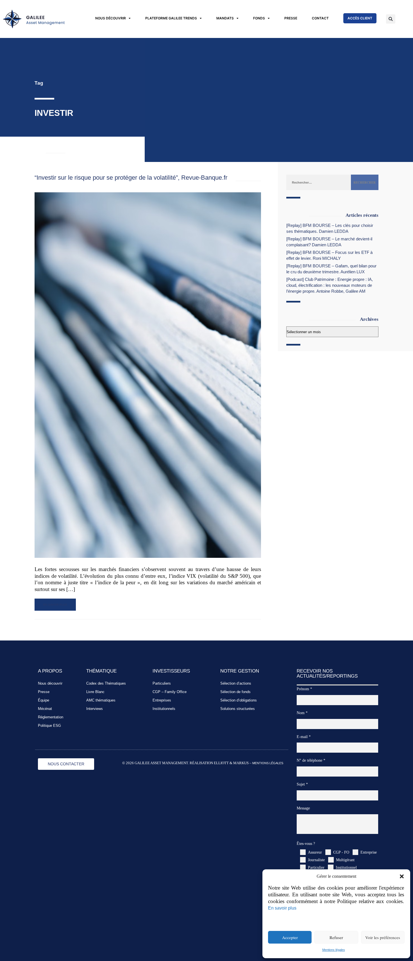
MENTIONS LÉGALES (267, 763)
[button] (402, 876)
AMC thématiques (100, 700)
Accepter (290, 937)
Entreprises (162, 700)
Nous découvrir (110, 18)
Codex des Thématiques (106, 683)
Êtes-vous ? (306, 843)
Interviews (94, 709)
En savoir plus (282, 907)
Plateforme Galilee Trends (171, 18)
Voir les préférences (382, 937)
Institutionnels (164, 709)
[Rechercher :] (318, 182)
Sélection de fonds (235, 692)
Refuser (336, 937)
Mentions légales (333, 949)
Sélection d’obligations (238, 700)
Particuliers (162, 683)
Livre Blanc (95, 692)
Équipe (43, 700)
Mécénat (45, 709)
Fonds (259, 18)
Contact (320, 18)
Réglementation (50, 717)
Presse (290, 18)
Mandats (225, 18)
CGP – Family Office (170, 692)
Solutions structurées (237, 709)
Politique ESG (49, 725)
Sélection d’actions (235, 683)
